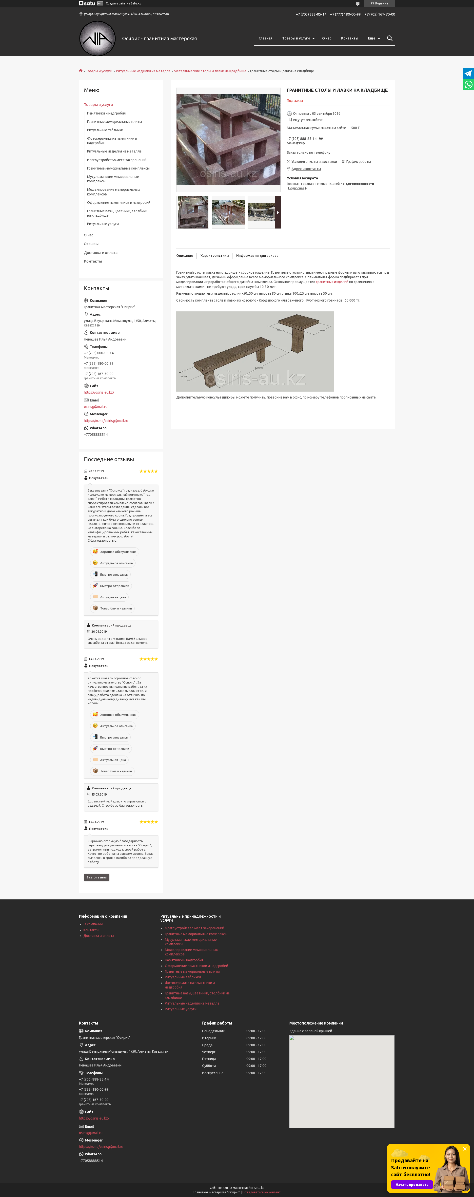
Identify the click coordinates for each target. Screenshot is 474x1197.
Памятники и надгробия (106, 113)
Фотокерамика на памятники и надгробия (112, 140)
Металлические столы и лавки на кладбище (210, 71)
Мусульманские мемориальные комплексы (113, 179)
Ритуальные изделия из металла (143, 71)
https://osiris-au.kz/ (99, 392)
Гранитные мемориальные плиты (114, 122)
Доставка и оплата (101, 252)
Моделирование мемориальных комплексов (113, 192)
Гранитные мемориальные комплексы (118, 168)
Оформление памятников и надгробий (118, 203)
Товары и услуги (296, 38)
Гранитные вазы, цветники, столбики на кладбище (117, 213)
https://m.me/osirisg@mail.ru (106, 421)
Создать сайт (115, 3)
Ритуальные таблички (105, 130)
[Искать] (389, 38)
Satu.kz (259, 1187)
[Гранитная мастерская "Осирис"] (97, 38)
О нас (326, 38)
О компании (93, 924)
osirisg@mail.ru (95, 407)
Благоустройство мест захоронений (116, 160)
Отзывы (91, 244)
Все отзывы (96, 877)
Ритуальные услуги (103, 224)
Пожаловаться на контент (261, 1192)
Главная (265, 38)
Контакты (349, 38)
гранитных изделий (332, 282)
